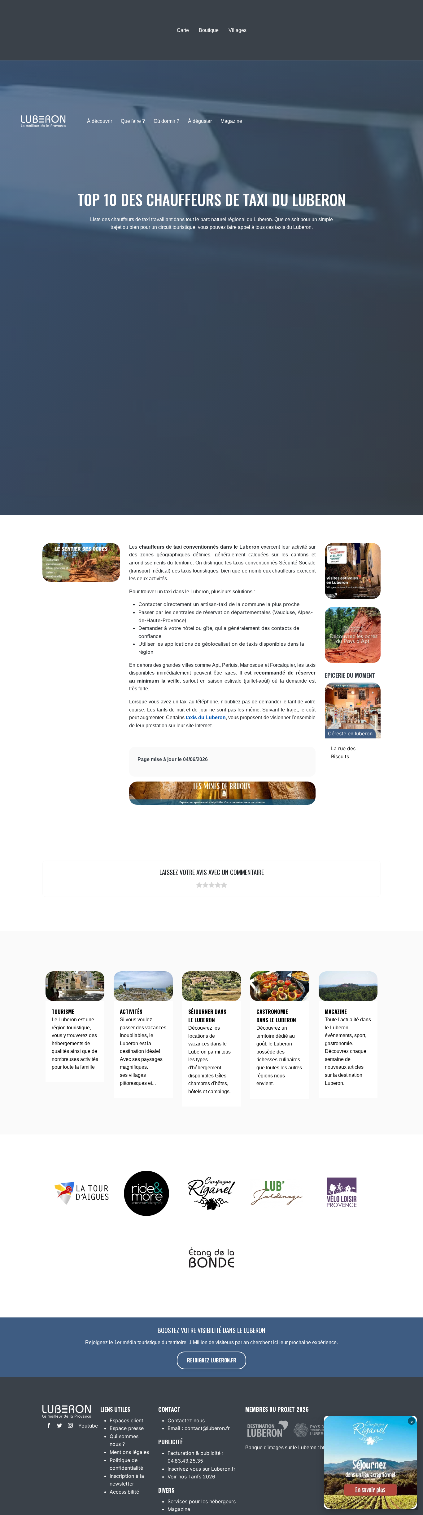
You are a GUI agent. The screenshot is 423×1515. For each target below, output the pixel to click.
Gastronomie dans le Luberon (276, 1016)
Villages (237, 30)
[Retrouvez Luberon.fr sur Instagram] (69, 1426)
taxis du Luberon (206, 717)
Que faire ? (133, 121)
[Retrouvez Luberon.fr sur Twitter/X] (58, 1426)
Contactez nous (186, 1420)
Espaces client (126, 1420)
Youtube (82, 1426)
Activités (131, 1011)
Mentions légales (129, 1452)
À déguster (200, 121)
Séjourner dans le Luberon (207, 1016)
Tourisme (63, 1011)
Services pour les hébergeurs (202, 1501)
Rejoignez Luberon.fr (211, 1360)
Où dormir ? (166, 121)
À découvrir (99, 121)
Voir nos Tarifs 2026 (191, 1476)
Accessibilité (124, 1492)
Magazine (231, 121)
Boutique (209, 30)
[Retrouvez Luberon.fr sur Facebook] (47, 1426)
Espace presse (127, 1428)
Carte (183, 30)
